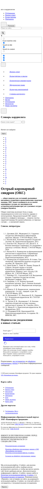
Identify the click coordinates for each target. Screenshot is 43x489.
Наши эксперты (11, 106)
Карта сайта (9, 401)
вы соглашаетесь (19, 361)
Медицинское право (17, 85)
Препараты (9, 19)
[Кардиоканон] (16, 6)
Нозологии (9, 104)
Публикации (10, 13)
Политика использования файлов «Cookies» (19, 453)
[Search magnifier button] (3, 33)
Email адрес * (7, 331)
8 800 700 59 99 (19, 424)
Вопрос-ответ (10, 15)
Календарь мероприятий (18, 89)
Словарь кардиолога (17, 94)
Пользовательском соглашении (12, 477)
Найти (4, 133)
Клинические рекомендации (20, 81)
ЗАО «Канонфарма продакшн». (9, 375)
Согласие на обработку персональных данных (20, 456)
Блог (6, 397)
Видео (7, 100)
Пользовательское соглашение (15, 446)
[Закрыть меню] (4, 110)
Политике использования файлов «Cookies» (17, 475)
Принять (4, 487)
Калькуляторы (10, 17)
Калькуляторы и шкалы (18, 76)
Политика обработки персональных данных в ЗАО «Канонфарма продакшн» (22, 450)
